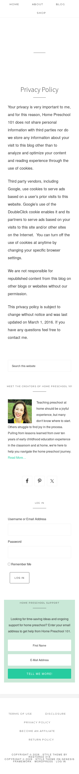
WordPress (44, 761)
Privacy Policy (37, 722)
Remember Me (21, 564)
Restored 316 (40, 756)
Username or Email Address (27, 519)
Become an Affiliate (37, 730)
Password (14, 541)
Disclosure (55, 713)
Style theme (53, 754)
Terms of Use (20, 713)
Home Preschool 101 (39, 38)
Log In (20, 577)
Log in (61, 761)
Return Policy (41, 739)
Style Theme (45, 759)
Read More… (17, 457)
